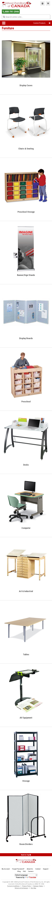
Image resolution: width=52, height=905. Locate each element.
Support (45, 869)
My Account (6, 869)
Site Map (33, 888)
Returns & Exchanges (21, 888)
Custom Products (39, 23)
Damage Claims (38, 886)
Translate (32, 877)
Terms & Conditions (13, 886)
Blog (19, 871)
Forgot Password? (18, 869)
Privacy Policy (26, 886)
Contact (38, 869)
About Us (30, 869)
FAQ (24, 871)
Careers (30, 871)
